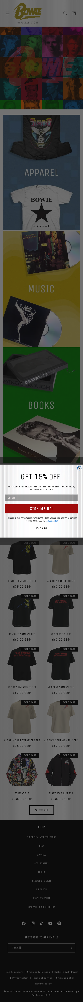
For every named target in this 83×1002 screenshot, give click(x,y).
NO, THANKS (41, 528)
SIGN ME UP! (41, 508)
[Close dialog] (79, 468)
